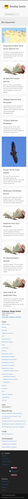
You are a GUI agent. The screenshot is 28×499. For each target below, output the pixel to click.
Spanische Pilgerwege (7, 394)
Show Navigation (22, 13)
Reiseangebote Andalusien (8, 356)
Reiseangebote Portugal (8, 362)
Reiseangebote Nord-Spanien (9, 359)
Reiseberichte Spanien (7, 374)
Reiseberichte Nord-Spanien (10, 379)
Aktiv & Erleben (5, 324)
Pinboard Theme (12, 497)
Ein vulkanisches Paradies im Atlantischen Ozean (14, 424)
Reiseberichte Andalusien (9, 376)
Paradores (4, 350)
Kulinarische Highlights (7, 342)
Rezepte (4, 385)
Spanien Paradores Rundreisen (9, 447)
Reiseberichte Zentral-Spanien (11, 370)
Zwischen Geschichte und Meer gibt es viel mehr (14, 421)
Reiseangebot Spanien (7, 353)
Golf (3, 336)
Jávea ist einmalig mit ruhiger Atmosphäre (12, 413)
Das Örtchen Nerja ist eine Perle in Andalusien (13, 427)
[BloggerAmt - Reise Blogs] (14, 471)
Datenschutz (5, 484)
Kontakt (4, 490)
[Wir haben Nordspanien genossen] (14, 248)
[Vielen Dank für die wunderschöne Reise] (14, 282)
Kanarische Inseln (6, 339)
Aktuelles (4, 327)
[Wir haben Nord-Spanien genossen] (14, 68)
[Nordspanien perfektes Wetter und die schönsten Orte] (14, 35)
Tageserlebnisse (6, 397)
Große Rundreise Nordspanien (9, 444)
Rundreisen (4, 388)
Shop (3, 391)
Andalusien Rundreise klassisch (9, 441)
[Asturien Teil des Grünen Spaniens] (14, 152)
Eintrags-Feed (5, 458)
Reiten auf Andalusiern (7, 434)
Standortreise (6, 382)
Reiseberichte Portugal (7, 368)
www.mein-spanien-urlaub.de (11, 317)
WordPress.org (5, 464)
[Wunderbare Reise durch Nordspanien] (14, 213)
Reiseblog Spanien (18, 6)
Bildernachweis (5, 481)
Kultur (3, 345)
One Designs (21, 497)
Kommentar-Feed (6, 461)
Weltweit (4, 400)
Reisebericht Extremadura (8, 365)
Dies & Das (4, 330)
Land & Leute (5, 348)
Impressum (4, 487)
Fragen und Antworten (7, 333)
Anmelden (4, 456)
